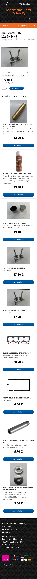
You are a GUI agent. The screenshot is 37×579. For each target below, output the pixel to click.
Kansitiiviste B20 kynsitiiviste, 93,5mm (17, 353)
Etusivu (6, 25)
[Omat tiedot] (7, 4)
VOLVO (15, 39)
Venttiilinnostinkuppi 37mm (14, 223)
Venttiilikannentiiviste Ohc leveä (17, 398)
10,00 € (23, 75)
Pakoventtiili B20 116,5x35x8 (14, 311)
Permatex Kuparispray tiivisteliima (17, 174)
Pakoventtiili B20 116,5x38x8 (14, 268)
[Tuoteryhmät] (6, 19)
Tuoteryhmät (22, 25)
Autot (9, 39)
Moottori (21, 39)
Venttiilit (4, 41)
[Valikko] (34, 25)
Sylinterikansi (30, 39)
